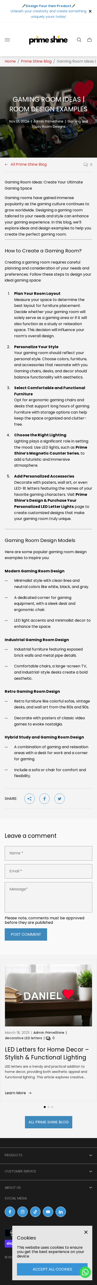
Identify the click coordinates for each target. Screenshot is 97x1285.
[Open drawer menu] (7, 40)
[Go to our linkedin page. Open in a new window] (61, 1212)
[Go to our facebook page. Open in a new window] (10, 1212)
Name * (16, 853)
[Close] (86, 1232)
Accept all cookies (52, 1269)
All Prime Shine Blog (29, 164)
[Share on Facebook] (44, 798)
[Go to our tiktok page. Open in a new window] (35, 1212)
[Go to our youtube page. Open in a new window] (48, 1212)
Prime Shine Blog (36, 61)
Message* (18, 889)
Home (10, 61)
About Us (13, 1187)
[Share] (29, 798)
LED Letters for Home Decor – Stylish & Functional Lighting (47, 1053)
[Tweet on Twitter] (59, 798)
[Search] (79, 40)
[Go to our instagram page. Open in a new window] (22, 1212)
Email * (15, 871)
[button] (45, 1107)
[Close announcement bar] (90, 11)
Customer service (20, 1171)
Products (13, 1155)
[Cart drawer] (89, 40)
